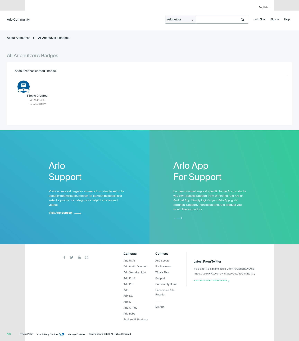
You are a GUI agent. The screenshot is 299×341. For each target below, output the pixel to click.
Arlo (126, 290)
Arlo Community (18, 19)
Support (160, 278)
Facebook (64, 257)
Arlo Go (128, 296)
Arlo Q (127, 302)
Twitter (72, 257)
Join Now (259, 19)
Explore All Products (136, 319)
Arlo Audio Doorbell (135, 266)
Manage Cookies (76, 334)
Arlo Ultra (129, 260)
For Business (163, 266)
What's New (162, 272)
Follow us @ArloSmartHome (210, 281)
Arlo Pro (128, 284)
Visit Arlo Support (60, 212)
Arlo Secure (162, 260)
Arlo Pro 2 (129, 278)
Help (287, 19)
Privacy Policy (26, 334)
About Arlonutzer (18, 38)
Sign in (274, 19)
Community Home (166, 284)
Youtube (79, 257)
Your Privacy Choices (47, 334)
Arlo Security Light (135, 272)
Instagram (86, 257)
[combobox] (222, 20)
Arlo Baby (129, 313)
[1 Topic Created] (23, 86)
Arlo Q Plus (130, 308)
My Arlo (30, 2)
